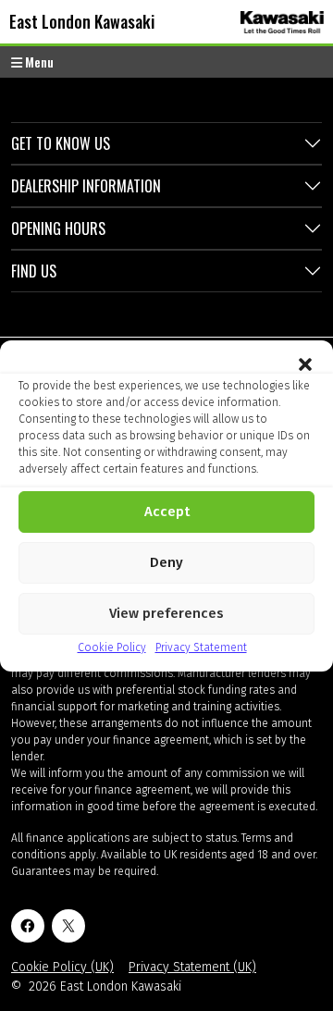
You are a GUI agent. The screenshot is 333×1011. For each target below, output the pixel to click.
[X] (68, 926)
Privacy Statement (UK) (192, 967)
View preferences (166, 613)
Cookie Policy (112, 647)
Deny (166, 562)
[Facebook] (27, 926)
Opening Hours (58, 228)
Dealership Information (86, 186)
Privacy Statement (201, 647)
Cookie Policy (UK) (62, 967)
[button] (305, 363)
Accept (167, 511)
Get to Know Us (60, 143)
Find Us (33, 271)
